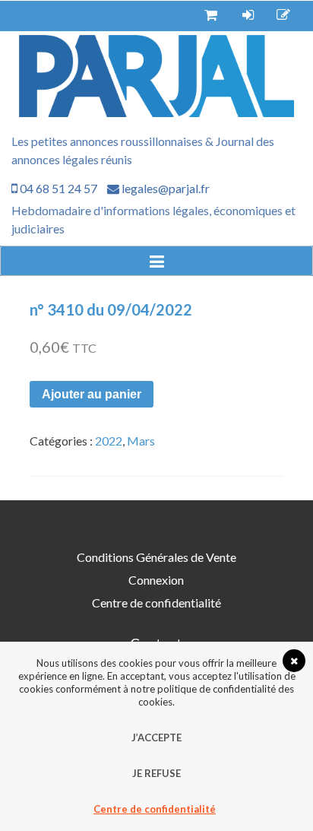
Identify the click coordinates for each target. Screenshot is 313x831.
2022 (108, 440)
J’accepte (156, 737)
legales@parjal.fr (164, 188)
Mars (141, 440)
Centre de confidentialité (156, 602)
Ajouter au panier (91, 394)
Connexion (156, 580)
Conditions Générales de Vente (156, 557)
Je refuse (156, 773)
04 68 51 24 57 (57, 188)
